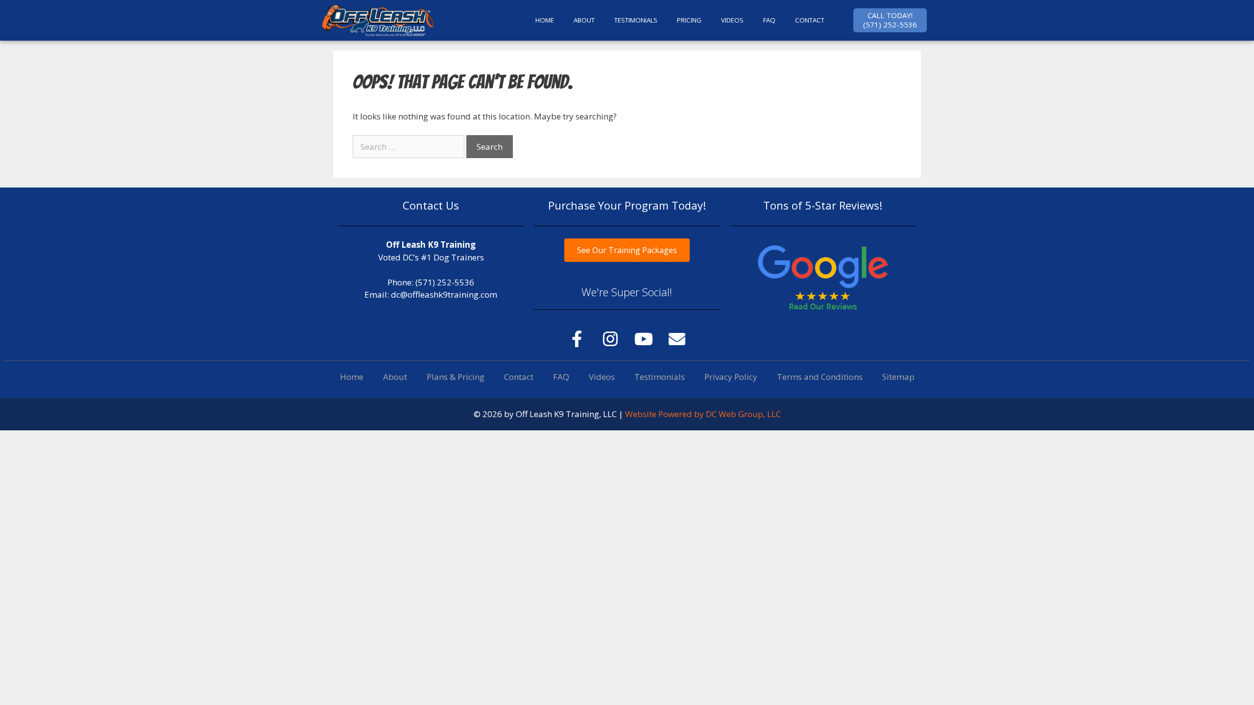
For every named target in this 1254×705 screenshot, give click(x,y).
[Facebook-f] (577, 338)
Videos (732, 20)
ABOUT (584, 20)
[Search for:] (409, 146)
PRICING (689, 20)
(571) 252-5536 (444, 282)
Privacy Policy (730, 376)
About (395, 376)
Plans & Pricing (455, 376)
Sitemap (898, 376)
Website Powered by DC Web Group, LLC (703, 414)
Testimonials (659, 376)
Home (351, 376)
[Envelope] (677, 338)
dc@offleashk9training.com (444, 294)
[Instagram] (610, 338)
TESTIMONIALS (635, 20)
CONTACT (809, 20)
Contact (518, 376)
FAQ (769, 20)
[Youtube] (643, 338)
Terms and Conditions (820, 376)
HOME (544, 20)
